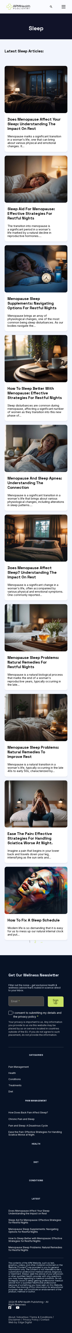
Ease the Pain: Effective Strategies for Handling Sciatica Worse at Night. (30, 838)
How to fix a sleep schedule (33, 920)
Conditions (14, 1079)
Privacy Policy (31, 1319)
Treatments (15, 1085)
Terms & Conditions (41, 1317)
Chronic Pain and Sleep (21, 1119)
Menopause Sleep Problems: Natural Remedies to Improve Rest (33, 752)
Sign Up (55, 1002)
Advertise (22, 1317)
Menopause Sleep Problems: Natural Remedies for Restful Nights (33, 662)
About (11, 1317)
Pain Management (18, 1067)
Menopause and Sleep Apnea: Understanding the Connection (34, 483)
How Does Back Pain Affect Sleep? (28, 1112)
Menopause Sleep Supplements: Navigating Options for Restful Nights (31, 303)
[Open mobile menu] (63, 6)
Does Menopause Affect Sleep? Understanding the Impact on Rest (32, 572)
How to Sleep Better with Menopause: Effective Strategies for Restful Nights (34, 393)
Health (12, 1073)
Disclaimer (14, 1319)
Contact (45, 1319)
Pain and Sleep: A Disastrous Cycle (28, 1125)
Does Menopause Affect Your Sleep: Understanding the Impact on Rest (34, 124)
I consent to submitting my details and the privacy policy (37, 1014)
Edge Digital (25, 1322)
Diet (10, 1091)
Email (15, 1001)
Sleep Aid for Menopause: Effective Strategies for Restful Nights (31, 213)
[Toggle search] (51, 7)
